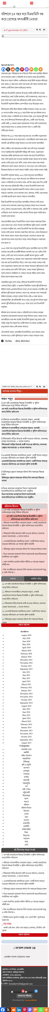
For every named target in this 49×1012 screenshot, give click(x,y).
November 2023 (26, 733)
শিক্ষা (26, 832)
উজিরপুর (26, 762)
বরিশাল (17, 341)
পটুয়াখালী (26, 792)
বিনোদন (26, 811)
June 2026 (26, 641)
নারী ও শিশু (26, 789)
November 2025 (26, 663)
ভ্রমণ (26, 817)
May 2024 (26, 715)
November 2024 (26, 696)
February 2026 (26, 653)
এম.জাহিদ (20, 969)
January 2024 (26, 727)
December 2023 (26, 730)
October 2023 (26, 736)
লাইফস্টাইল (26, 829)
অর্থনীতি (26, 752)
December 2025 (26, 660)
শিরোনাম (26, 835)
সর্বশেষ (13, 578)
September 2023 (26, 740)
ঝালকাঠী (26, 780)
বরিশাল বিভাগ (25, 341)
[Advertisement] (24, 365)
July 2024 (26, 709)
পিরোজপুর (26, 795)
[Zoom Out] (40, 29)
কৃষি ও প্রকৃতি (26, 765)
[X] (8, 69)
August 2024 (26, 706)
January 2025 (26, 690)
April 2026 (26, 647)
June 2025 (26, 675)
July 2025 (26, 672)
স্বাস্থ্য (26, 841)
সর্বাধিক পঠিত (36, 578)
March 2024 (26, 721)
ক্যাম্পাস (26, 768)
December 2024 (26, 693)
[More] (41, 69)
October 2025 (26, 666)
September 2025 (26, 669)
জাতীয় (26, 777)
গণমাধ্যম (26, 774)
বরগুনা (26, 801)
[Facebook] (3, 69)
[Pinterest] (22, 69)
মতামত (26, 820)
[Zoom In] (37, 29)
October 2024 (26, 700)
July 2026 (26, 638)
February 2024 (26, 724)
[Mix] (31, 69)
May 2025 (26, 678)
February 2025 (26, 687)
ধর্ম (26, 786)
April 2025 (26, 681)
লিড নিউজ (8, 341)
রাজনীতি (26, 826)
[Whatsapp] (36, 69)
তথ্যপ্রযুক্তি (26, 783)
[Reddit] (13, 69)
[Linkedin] (17, 69)
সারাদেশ (26, 838)
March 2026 (26, 650)
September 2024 (26, 703)
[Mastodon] (27, 69)
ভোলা (26, 814)
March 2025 (26, 684)
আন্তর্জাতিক (26, 758)
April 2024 (26, 718)
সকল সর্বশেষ (23, 625)
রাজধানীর (26, 823)
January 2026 (26, 656)
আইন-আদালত (26, 755)
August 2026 (26, 635)
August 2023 (26, 743)
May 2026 (26, 644)
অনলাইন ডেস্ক (26, 749)
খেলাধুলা (26, 771)
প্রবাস (26, 798)
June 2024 (26, 712)
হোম (26, 845)
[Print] (44, 29)
